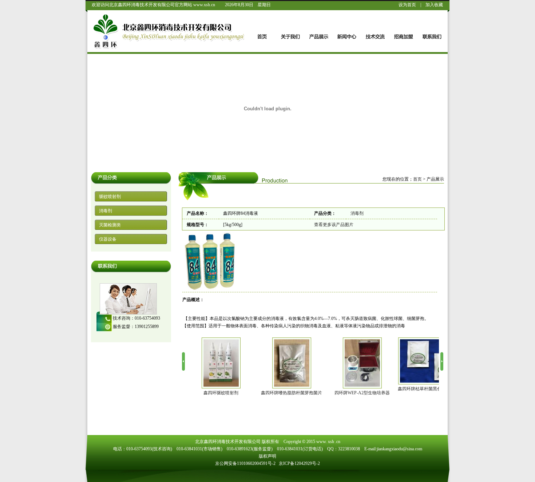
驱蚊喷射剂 (110, 196)
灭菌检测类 (110, 225)
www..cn (328, 441)
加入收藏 (434, 4)
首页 (417, 179)
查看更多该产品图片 (333, 224)
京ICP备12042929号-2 (299, 463)
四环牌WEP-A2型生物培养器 (325, 392)
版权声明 (267, 456)
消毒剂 (105, 210)
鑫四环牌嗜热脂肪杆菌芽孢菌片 (255, 392)
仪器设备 (107, 239)
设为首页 (407, 4)
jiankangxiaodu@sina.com (399, 448)
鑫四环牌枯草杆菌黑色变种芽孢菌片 (396, 388)
